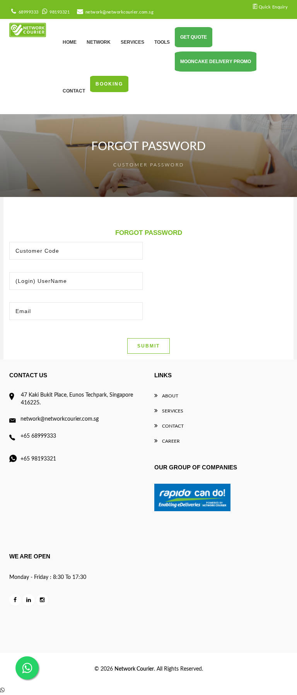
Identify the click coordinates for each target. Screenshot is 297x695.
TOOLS (162, 42)
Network (99, 42)
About (169, 396)
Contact (172, 426)
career (170, 441)
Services (172, 411)
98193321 (60, 12)
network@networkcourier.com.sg (119, 12)
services (132, 42)
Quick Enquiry (272, 7)
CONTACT (74, 91)
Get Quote (193, 37)
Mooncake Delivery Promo (215, 61)
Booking (109, 84)
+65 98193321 (38, 459)
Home (70, 42)
